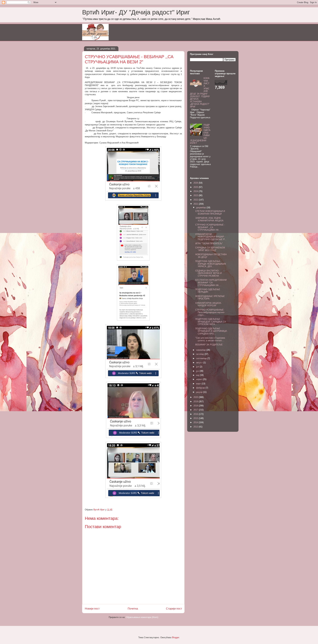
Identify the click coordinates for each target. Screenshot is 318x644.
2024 (196, 191)
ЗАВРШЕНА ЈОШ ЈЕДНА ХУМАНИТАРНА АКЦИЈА (209, 219)
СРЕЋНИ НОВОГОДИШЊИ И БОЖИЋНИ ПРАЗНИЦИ (210, 212)
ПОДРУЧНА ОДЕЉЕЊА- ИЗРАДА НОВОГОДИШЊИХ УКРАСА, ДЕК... (210, 264)
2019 (196, 401)
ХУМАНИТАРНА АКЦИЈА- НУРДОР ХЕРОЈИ (208, 304)
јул (198, 366)
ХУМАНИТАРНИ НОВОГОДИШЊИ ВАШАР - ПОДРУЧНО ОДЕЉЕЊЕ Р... (210, 237)
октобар (200, 354)
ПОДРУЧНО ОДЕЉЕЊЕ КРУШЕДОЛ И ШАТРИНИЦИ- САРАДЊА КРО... (211, 331)
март (199, 383)
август (199, 362)
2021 (196, 204)
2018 (196, 405)
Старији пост (174, 608)
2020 (196, 397)
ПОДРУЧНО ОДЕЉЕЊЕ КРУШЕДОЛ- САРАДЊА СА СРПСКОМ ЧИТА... (210, 321)
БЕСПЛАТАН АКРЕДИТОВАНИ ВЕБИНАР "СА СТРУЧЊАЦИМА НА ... (211, 282)
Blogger (175, 637)
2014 (196, 422)
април (199, 379)
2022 (196, 199)
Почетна (133, 608)
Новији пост (92, 608)
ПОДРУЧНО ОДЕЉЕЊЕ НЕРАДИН (207, 290)
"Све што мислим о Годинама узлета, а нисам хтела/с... (210, 339)
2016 (196, 414)
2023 (196, 195)
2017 (196, 410)
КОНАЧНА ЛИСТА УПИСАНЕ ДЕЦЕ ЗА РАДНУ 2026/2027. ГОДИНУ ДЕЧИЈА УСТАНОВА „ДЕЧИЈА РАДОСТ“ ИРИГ (200, 92)
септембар (201, 358)
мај (198, 375)
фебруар (201, 387)
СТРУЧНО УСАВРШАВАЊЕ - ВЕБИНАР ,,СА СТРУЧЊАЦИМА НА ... (210, 227)
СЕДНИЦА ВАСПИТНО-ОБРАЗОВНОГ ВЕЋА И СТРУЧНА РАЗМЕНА (208, 273)
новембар (201, 350)
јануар (199, 392)
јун (198, 371)
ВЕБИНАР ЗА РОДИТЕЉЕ (209, 344)
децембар (201, 207)
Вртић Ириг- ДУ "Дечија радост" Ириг (136, 12)
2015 (196, 418)
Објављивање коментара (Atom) (142, 617)
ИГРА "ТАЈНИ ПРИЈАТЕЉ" (209, 243)
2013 (196, 426)
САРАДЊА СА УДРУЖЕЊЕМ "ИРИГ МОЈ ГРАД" (210, 249)
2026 (196, 183)
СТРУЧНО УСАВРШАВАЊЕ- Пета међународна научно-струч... (210, 312)
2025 (196, 187)
